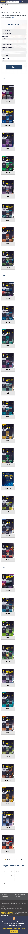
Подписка (17, 896)
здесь (13, 17)
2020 (11, 871)
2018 (24, 871)
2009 (4, 883)
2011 (17, 879)
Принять (14, 931)
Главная (2, 4)
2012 (11, 879)
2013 (4, 879)
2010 (24, 879)
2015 (17, 875)
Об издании (4, 894)
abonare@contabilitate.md (15, 909)
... (11, 860)
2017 (4, 875)
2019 (17, 871)
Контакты (3, 898)
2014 (24, 875)
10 (18, 860)
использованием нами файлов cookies (14, 928)
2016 (11, 875)
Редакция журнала (20, 894)
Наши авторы (4, 896)
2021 (4, 871)
